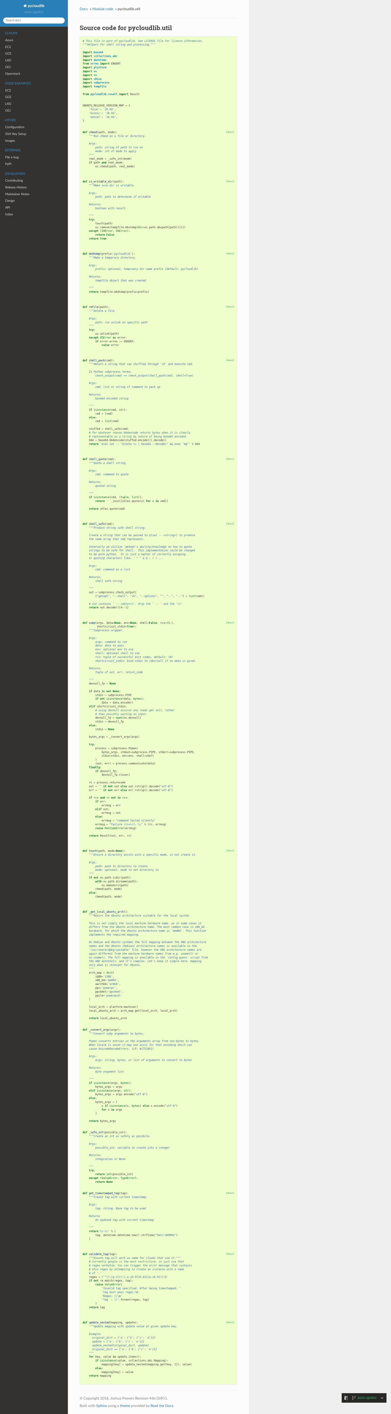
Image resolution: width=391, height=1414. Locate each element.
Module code (102, 9)
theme (125, 1406)
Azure (9, 40)
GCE (8, 53)
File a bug (12, 157)
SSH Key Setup (15, 134)
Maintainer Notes (17, 194)
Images (10, 140)
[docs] (230, 132)
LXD (8, 60)
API (7, 207)
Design (10, 200)
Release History (16, 187)
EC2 (8, 47)
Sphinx (101, 1406)
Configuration (14, 127)
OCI (8, 67)
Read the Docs (161, 1406)
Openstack (12, 73)
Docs (84, 9)
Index (9, 214)
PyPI (8, 164)
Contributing (14, 180)
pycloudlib (35, 6)
